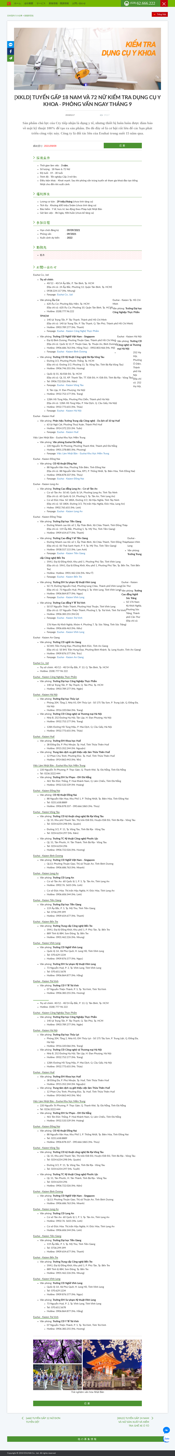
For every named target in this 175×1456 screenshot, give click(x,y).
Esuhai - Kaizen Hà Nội (69, 411)
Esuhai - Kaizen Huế (67, 432)
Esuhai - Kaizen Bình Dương (72, 352)
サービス (41, 3)
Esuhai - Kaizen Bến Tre (69, 577)
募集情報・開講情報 (59, 3)
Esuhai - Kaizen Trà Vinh (69, 618)
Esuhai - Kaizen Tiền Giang (71, 553)
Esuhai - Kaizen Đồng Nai (70, 479)
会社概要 (28, 3)
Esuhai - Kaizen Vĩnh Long (70, 597)
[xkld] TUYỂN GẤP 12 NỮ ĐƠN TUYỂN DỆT (43, 1420)
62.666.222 (142, 3)
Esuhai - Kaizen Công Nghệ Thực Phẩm (78, 331)
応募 (123, 145)
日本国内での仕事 (14, 16)
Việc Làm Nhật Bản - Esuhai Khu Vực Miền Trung (83, 453)
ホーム (17, 3)
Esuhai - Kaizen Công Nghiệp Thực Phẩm (55, 677)
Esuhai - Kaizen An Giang (70, 657)
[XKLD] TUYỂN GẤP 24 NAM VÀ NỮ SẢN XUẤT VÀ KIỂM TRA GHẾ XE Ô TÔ (133, 1422)
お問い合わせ (79, 3)
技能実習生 (29, 16)
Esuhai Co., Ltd (65, 294)
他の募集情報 (87, 1439)
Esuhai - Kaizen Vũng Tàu (70, 385)
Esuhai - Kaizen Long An (70, 511)
